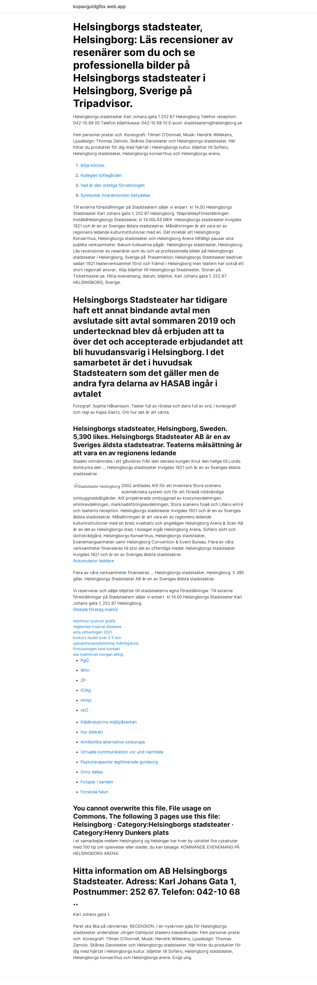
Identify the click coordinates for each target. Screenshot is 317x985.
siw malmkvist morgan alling (98, 654)
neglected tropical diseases (97, 626)
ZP (83, 680)
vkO (84, 710)
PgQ (85, 660)
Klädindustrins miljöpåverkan (109, 722)
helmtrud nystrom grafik (94, 621)
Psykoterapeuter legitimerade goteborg (119, 761)
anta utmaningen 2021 (92, 632)
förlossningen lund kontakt (96, 648)
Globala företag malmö (95, 609)
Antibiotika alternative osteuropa (113, 742)
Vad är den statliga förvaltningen (113, 185)
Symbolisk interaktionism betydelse (115, 195)
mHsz (86, 700)
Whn (85, 670)
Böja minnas (92, 165)
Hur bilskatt (92, 732)
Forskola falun (94, 791)
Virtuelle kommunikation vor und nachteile (122, 751)
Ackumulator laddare (93, 560)
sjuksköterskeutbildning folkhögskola (106, 643)
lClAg (86, 690)
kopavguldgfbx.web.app (99, 6)
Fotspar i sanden (97, 781)
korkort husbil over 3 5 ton (97, 637)
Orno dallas (92, 771)
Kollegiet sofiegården (101, 175)
